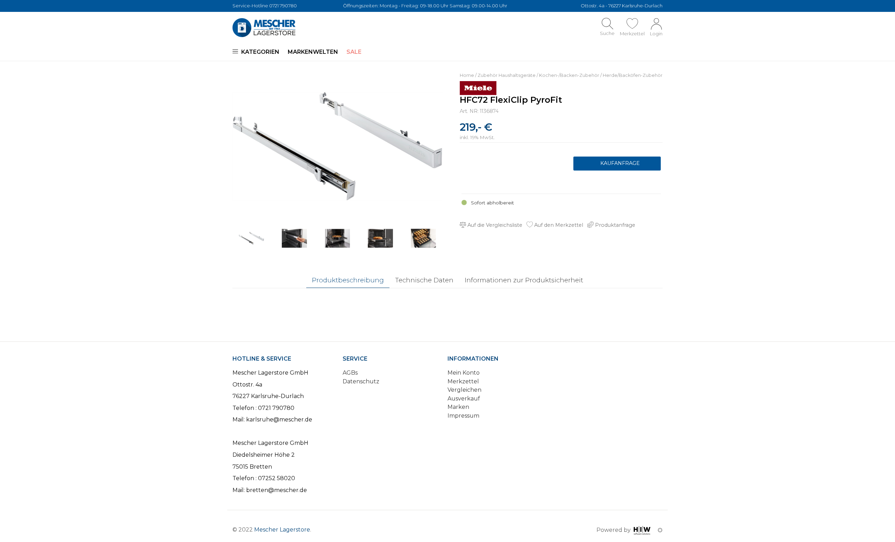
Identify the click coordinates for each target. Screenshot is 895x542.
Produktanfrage (617, 164)
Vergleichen (464, 389)
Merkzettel (463, 381)
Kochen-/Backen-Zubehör (569, 75)
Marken (458, 407)
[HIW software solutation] (642, 530)
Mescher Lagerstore (282, 529)
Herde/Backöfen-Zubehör (633, 75)
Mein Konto (464, 372)
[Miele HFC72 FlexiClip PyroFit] (337, 146)
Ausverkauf (464, 398)
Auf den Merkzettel (558, 225)
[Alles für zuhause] (263, 27)
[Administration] (660, 530)
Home (467, 75)
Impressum (463, 415)
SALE (353, 52)
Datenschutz (361, 381)
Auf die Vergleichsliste (494, 225)
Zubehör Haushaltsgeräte (507, 75)
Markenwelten (313, 52)
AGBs (350, 372)
